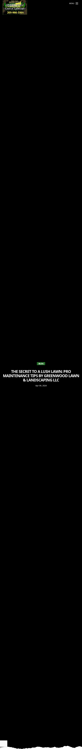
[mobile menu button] (76, 3)
